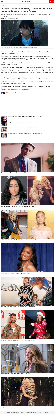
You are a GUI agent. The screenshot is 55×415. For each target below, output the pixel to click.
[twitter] (4, 93)
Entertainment (3, 5)
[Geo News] (26, 1)
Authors (40, 412)
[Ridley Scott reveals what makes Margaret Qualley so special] (4, 129)
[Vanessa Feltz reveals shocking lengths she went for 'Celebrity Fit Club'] (4, 135)
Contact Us (36, 412)
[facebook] (2, 93)
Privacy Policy (45, 412)
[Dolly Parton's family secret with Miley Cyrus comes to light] (4, 123)
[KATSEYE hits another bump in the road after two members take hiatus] (4, 118)
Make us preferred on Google (12, 92)
